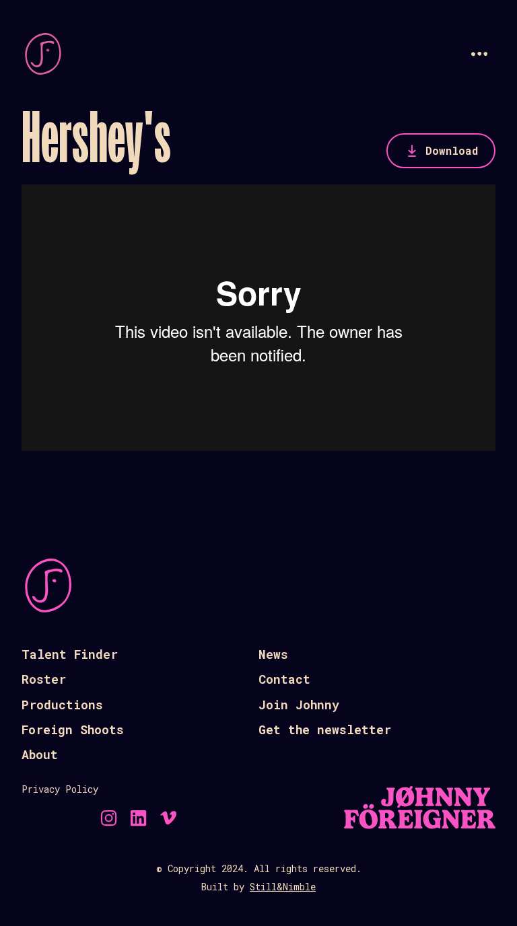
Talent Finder (70, 654)
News (273, 654)
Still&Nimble (283, 886)
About (40, 754)
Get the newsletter (324, 729)
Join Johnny (298, 705)
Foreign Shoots (73, 729)
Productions (62, 705)
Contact (284, 679)
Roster (44, 679)
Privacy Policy (60, 789)
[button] (479, 54)
